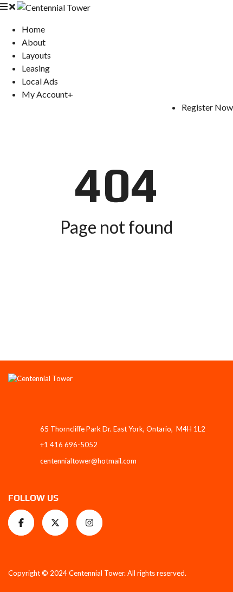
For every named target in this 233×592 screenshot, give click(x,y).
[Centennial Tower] (53, 6)
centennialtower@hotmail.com (88, 460)
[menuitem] (33, 29)
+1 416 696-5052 (69, 444)
